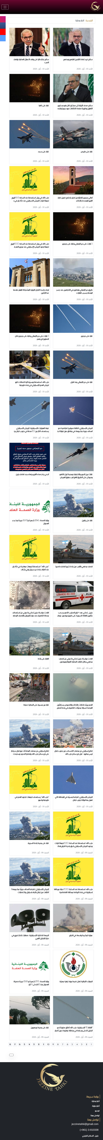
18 (10, 1044)
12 (38, 1044)
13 (34, 1044)
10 (48, 1044)
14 (29, 1044)
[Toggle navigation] (5, 7)
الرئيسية (89, 20)
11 (43, 1044)
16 (19, 1044)
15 (24, 1044)
